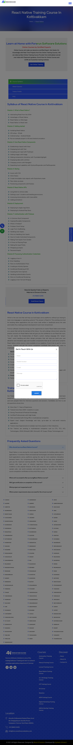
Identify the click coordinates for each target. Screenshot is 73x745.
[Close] (56, 349)
